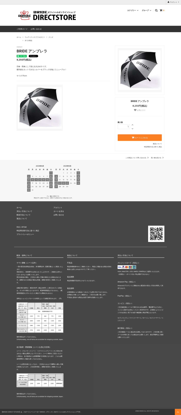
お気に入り (141, 110)
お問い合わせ (36, 29)
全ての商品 (28, 40)
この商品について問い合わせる (136, 158)
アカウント (173, 2)
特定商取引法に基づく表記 (153, 147)
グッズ (51, 37)
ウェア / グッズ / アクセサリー (35, 37)
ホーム (19, 37)
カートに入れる (141, 138)
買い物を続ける (156, 158)
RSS (18, 227)
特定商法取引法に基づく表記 (28, 231)
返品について (157, 144)
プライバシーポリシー (25, 234)
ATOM (24, 227)
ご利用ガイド (22, 29)
